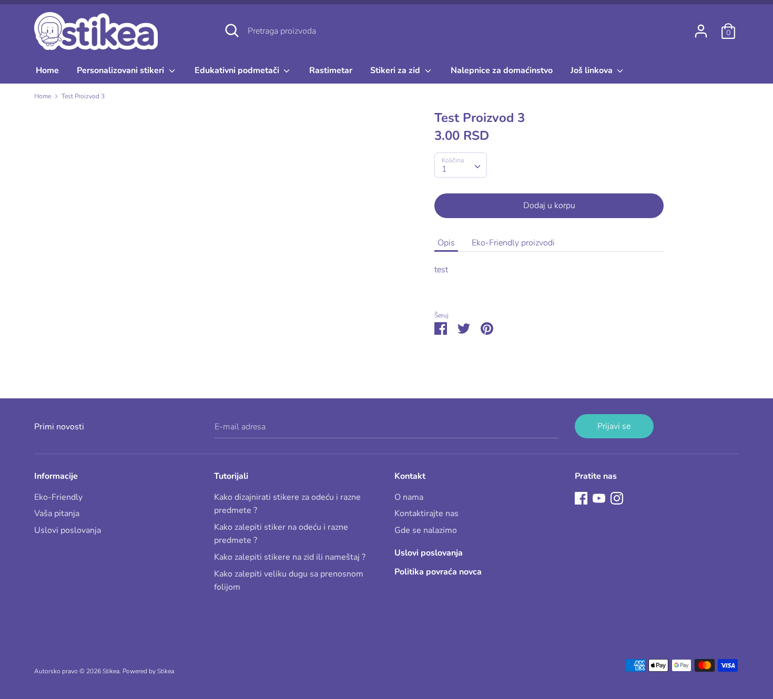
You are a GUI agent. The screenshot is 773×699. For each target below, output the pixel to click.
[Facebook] (581, 497)
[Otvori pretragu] (231, 30)
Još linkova (593, 70)
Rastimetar (330, 70)
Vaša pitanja (56, 513)
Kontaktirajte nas (426, 513)
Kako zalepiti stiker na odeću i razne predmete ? (281, 534)
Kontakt (409, 476)
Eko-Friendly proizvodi (513, 243)
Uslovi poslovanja (67, 530)
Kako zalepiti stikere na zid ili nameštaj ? (289, 557)
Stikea (111, 671)
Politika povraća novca (438, 572)
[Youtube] (599, 497)
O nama (408, 497)
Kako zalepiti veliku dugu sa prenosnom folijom (288, 580)
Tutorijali (231, 476)
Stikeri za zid (396, 70)
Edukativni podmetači (238, 70)
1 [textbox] (444, 169)
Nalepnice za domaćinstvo (502, 70)
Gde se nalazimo (425, 530)
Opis (446, 243)
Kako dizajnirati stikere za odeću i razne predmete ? (287, 504)
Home (47, 70)
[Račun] (700, 27)
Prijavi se (613, 426)
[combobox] (460, 165)
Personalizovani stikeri (121, 70)
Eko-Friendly (58, 497)
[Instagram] (617, 497)
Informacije (56, 476)
